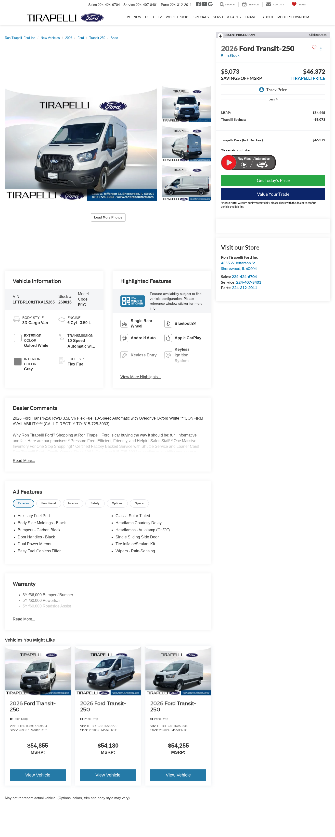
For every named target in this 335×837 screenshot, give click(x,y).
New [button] (137, 17)
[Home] (128, 17)
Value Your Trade (273, 194)
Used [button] (149, 17)
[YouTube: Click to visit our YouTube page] (204, 5)
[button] (81, 143)
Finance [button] (251, 17)
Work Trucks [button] (178, 17)
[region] (273, 130)
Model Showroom (293, 17)
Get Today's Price (273, 180)
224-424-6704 (244, 276)
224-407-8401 (248, 282)
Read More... (24, 461)
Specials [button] (201, 17)
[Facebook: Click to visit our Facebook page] (198, 5)
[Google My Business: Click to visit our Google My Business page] (210, 5)
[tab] (23, 503)
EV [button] (160, 17)
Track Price (276, 89)
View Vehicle (37, 775)
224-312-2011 (244, 287)
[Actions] (321, 48)
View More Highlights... (140, 377)
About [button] (267, 17)
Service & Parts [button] (227, 17)
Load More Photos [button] (108, 217)
